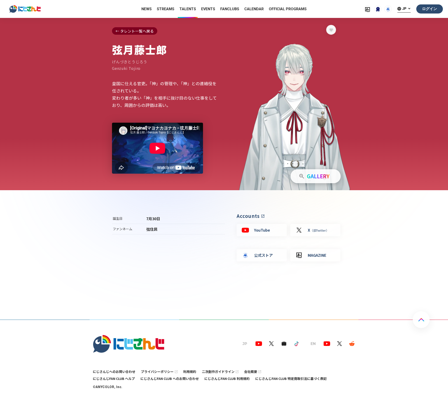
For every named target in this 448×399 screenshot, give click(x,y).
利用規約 (189, 371)
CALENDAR (254, 9)
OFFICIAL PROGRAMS (288, 9)
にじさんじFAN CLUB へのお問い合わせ (169, 378)
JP (404, 8)
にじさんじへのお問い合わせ (114, 371)
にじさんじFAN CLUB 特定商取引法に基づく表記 (291, 378)
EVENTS (208, 9)
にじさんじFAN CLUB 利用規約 (227, 378)
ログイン (429, 9)
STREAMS (165, 9)
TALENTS (187, 9)
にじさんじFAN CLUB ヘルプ (114, 378)
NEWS (146, 9)
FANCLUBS (229, 9)
